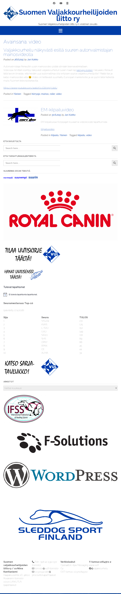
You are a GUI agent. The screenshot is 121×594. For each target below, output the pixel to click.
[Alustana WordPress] (60, 487)
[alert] (60, 294)
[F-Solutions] (60, 456)
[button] (60, 30)
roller (52, 94)
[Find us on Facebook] (54, 3)
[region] (60, 531)
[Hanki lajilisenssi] (23, 279)
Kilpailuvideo (48, 129)
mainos (45, 94)
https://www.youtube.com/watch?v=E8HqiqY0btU (30, 87)
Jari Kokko (32, 59)
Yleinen (17, 94)
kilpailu (81, 135)
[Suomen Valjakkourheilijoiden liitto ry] (10, 16)
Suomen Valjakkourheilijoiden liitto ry (68, 15)
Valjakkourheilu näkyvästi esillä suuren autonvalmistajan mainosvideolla (58, 52)
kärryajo (36, 94)
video (59, 94)
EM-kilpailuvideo (57, 109)
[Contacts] (67, 3)
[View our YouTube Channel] (60, 3)
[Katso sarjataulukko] (31, 374)
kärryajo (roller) (85, 70)
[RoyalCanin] (60, 239)
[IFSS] (25, 422)
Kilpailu (55, 135)
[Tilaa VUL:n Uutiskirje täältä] (31, 262)
